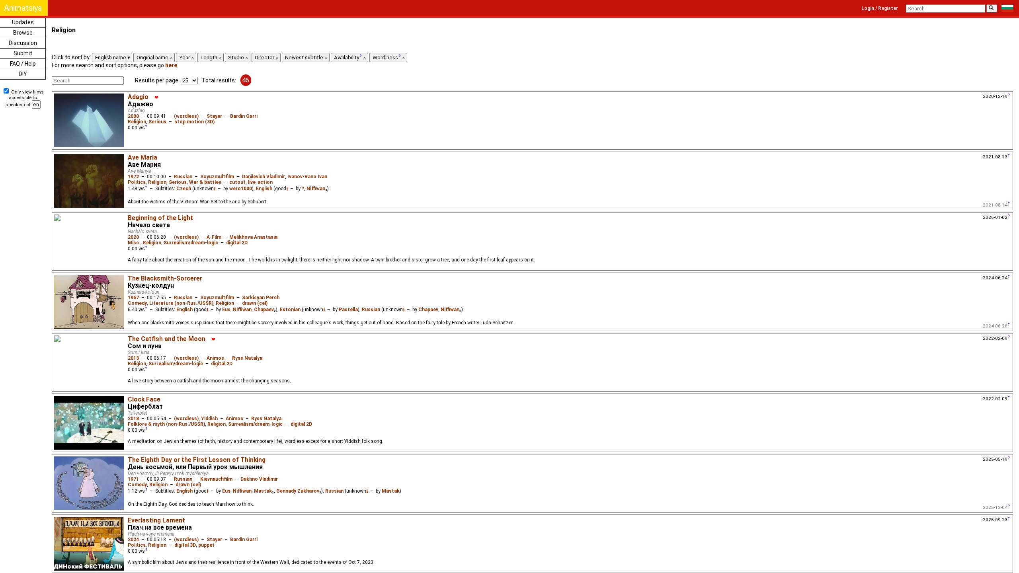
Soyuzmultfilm (217, 176)
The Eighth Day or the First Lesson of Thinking (196, 460)
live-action (260, 182)
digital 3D (185, 545)
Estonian (290, 309)
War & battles (205, 182)
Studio (236, 57)
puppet (206, 545)
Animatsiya (23, 8)
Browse (23, 32)
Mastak (263, 491)
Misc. (134, 243)
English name (111, 57)
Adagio (138, 97)
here (171, 65)
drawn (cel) (254, 303)
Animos (215, 358)
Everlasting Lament (156, 520)
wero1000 (240, 188)
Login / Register (879, 8)
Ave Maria (142, 157)
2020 (133, 237)
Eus (226, 309)
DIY (23, 74)
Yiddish (209, 418)
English (264, 188)
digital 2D (237, 243)
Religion (137, 122)
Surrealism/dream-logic (191, 243)
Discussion (23, 43)
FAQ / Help (23, 63)
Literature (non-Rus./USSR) (181, 303)
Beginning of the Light (160, 218)
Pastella (348, 309)
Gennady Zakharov (297, 491)
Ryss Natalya (247, 358)
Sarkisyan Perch (260, 297)
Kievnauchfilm (216, 479)
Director (265, 57)
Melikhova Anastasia (253, 237)
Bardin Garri (244, 116)
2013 (133, 358)
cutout (237, 182)
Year (185, 57)
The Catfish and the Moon (166, 339)
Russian (183, 176)
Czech (183, 188)
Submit (23, 53)
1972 (133, 176)
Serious (157, 122)
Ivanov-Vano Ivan (307, 176)
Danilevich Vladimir (263, 176)
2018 (133, 418)
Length (210, 57)
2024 (133, 539)
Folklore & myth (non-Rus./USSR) (166, 424)
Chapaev (264, 309)
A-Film (214, 237)
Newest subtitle (304, 57)
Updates (23, 22)
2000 (133, 116)
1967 (133, 297)
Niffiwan (315, 188)
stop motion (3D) (194, 122)
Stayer (214, 116)
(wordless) (186, 116)
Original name (153, 57)
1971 (133, 479)
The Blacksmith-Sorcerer (165, 278)
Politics (137, 182)
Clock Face (144, 399)
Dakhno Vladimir (259, 479)
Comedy (137, 303)
